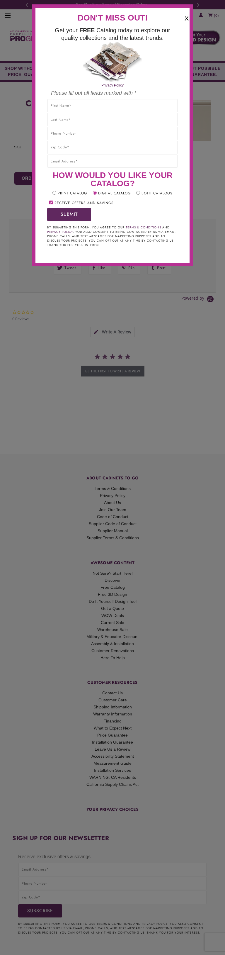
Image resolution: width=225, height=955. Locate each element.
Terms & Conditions (143, 227)
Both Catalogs (157, 193)
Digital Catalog (114, 193)
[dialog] (112, 477)
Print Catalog (72, 193)
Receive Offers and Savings (84, 203)
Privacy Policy (112, 85)
